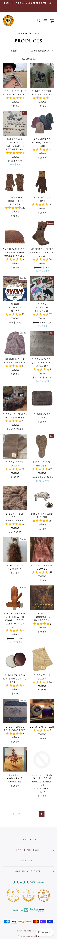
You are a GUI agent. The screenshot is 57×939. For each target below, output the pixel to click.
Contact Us (28, 839)
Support (27, 860)
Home (21, 33)
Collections (32, 33)
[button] (14, 98)
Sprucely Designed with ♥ (28, 936)
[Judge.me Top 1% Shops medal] (28, 895)
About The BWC (27, 850)
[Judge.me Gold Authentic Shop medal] (13, 895)
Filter (14, 50)
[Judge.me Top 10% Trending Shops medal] (43, 895)
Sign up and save (27, 871)
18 (34, 814)
